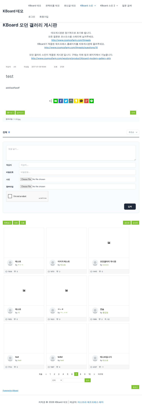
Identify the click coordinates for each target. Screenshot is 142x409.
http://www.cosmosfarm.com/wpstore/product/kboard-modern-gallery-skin (71, 58)
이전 (16, 223)
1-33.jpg (17, 119)
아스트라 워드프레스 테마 (90, 402)
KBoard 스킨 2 (107, 5)
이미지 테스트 (64, 261)
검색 (87, 380)
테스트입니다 (106, 357)
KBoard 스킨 (86, 5)
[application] (94, 5)
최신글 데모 (70, 5)
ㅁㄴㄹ (61, 309)
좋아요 (10, 112)
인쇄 (133, 112)
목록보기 (7, 223)
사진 (8, 179)
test (17, 357)
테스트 (18, 261)
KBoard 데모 (13, 11)
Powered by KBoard (10, 390)
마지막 (100, 374)
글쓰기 (135, 387)
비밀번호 (9, 172)
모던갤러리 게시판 (108, 261)
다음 (22, 223)
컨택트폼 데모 (53, 5)
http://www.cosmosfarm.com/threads (71, 40)
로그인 (31, 16)
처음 (40, 374)
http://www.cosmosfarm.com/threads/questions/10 (71, 47)
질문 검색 (127, 5)
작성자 (9, 165)
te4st (60, 357)
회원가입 (44, 16)
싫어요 (20, 112)
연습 (102, 309)
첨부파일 (9, 186)
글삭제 (135, 223)
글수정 (126, 223)
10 (90, 374)
